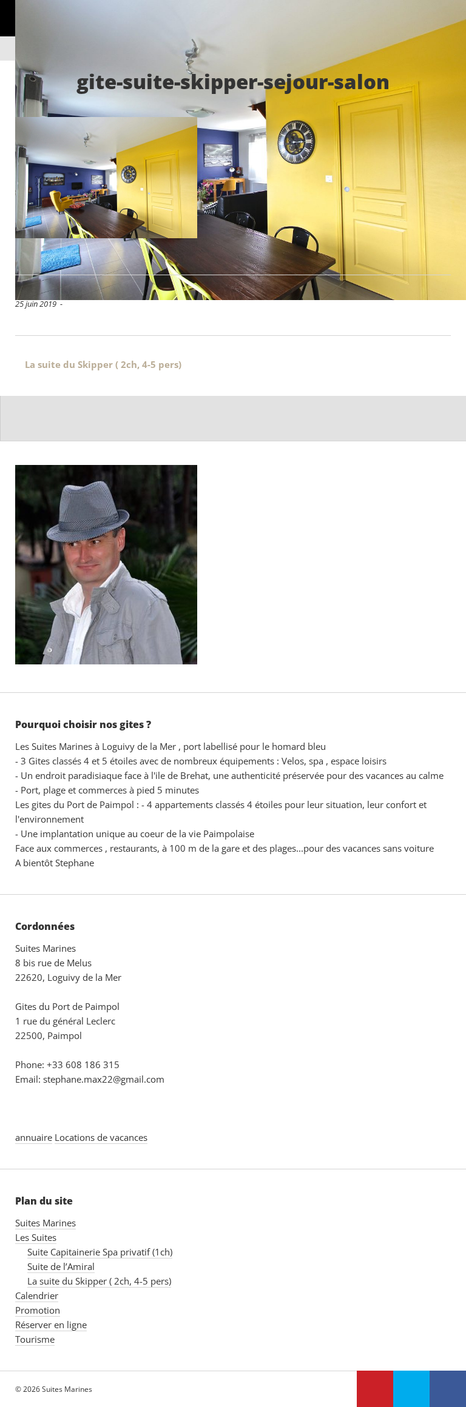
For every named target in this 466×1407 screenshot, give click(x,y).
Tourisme (35, 1339)
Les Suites (119, 30)
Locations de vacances (101, 1137)
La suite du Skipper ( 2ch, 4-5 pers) (98, 364)
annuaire (33, 1137)
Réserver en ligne (365, 30)
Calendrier (193, 30)
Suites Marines (36, 30)
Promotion (271, 30)
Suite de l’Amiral (61, 1266)
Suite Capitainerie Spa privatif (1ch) (99, 1252)
